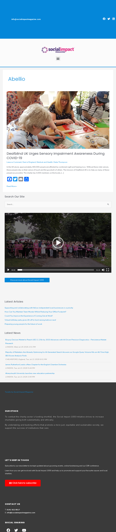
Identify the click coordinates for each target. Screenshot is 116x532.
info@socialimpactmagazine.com (21, 512)
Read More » (12, 186)
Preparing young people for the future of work (23, 324)
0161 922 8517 (13, 509)
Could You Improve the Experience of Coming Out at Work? (29, 316)
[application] (58, 243)
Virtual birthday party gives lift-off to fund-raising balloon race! (30, 320)
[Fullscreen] (107, 269)
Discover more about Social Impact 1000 (27, 280)
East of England (29, 162)
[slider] (56, 270)
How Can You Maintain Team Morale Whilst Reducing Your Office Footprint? (35, 312)
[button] (104, 18)
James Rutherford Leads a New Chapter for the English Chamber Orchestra (35, 364)
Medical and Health (44, 162)
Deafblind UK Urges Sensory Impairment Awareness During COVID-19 (56, 155)
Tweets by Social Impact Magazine (19, 392)
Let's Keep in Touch (17, 460)
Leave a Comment (14, 162)
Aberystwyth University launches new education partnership (30, 373)
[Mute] (103, 269)
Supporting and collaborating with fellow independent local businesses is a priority (39, 308)
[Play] (8, 269)
